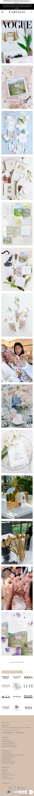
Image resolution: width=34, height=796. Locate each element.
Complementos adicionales (8, 763)
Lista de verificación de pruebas (9, 745)
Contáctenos (5, 769)
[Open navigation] (2, 12)
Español (11, 788)
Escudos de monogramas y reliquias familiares (13, 755)
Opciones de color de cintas (8, 756)
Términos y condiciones (7, 778)
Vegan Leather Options (7, 760)
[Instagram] (14, 718)
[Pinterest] (17, 718)
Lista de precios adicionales (8, 746)
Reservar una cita (6, 773)
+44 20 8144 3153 (19, 732)
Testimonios (5, 776)
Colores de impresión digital (8, 761)
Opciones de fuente (6, 753)
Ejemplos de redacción (7, 741)
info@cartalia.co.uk (8, 732)
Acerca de (4, 771)
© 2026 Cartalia (6, 783)
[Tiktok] (19, 718)
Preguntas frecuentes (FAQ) (8, 743)
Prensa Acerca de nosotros (8, 775)
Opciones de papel (6, 758)
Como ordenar (5, 740)
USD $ (22, 788)
